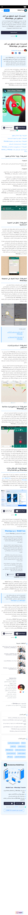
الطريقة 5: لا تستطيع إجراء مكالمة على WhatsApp (14, 147)
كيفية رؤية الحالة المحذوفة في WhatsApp (18, 731)
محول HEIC (10, 756)
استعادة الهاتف (21, 746)
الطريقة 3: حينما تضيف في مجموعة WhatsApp (15, 141)
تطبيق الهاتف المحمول (20, 756)
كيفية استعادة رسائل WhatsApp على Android (17, 717)
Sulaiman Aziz (15, 50)
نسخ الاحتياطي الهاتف (20, 750)
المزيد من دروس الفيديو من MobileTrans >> (14, 810)
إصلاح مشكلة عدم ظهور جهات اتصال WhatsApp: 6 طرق (14, 726)
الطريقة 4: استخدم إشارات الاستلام (18, 144)
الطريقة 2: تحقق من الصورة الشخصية (17, 138)
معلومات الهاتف (21, 753)
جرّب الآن (7, 10)
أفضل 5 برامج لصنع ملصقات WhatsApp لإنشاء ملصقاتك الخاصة (14, 721)
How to (23, 743)
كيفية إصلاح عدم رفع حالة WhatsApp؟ (18, 729)
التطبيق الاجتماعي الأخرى (13, 743)
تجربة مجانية (14, 32)
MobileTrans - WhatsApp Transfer (16, 787)
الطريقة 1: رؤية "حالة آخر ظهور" (19, 135)
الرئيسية (24, 703)
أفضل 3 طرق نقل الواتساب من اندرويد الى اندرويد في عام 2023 (14, 724)
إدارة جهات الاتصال (11, 753)
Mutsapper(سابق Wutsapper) (18, 600)
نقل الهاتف (13, 746)
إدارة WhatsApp (16, 703)
